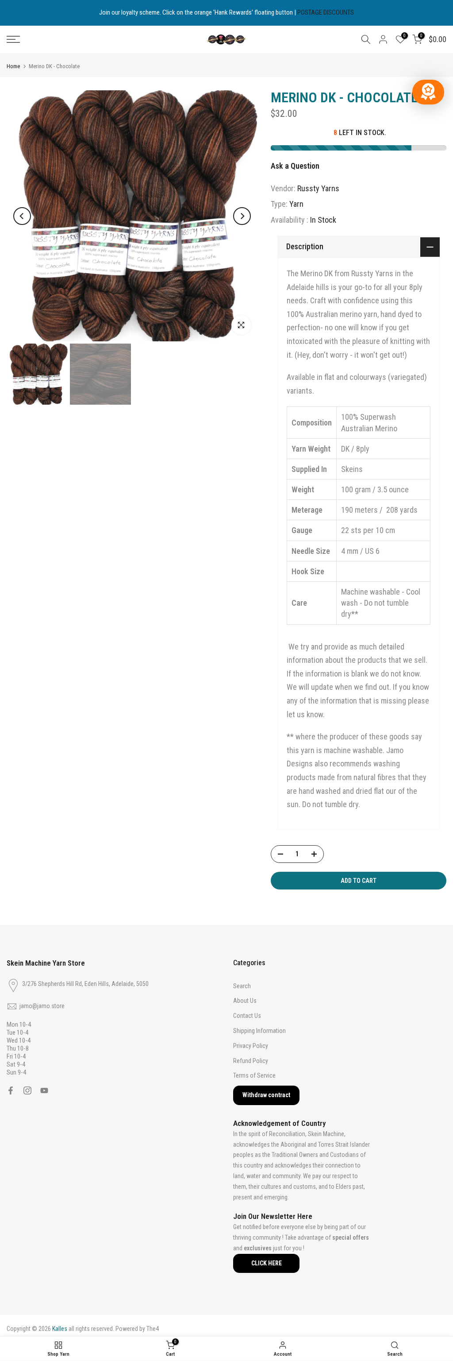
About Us (245, 1000)
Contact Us (247, 1015)
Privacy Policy (250, 1045)
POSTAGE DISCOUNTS (325, 12)
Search (242, 986)
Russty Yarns (318, 188)
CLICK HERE (266, 1263)
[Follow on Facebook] (11, 1090)
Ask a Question (295, 165)
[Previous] (22, 216)
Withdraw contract (266, 1094)
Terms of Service (254, 1075)
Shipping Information (259, 1030)
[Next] (242, 216)
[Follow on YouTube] (44, 1090)
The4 (152, 1328)
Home (13, 66)
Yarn (296, 204)
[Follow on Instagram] (27, 1090)
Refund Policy (250, 1060)
